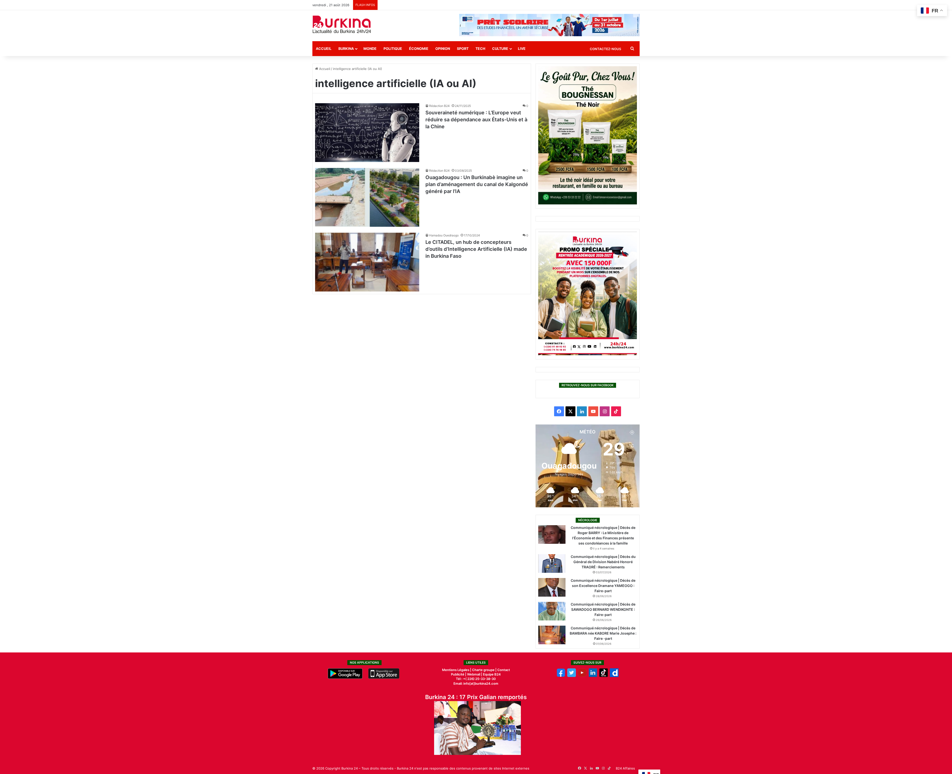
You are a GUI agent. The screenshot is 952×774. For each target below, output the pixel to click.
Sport (463, 48)
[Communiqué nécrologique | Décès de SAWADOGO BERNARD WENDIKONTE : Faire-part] (551, 611)
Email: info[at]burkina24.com (475, 683)
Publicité (457, 674)
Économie (418, 48)
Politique (393, 48)
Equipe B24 (491, 674)
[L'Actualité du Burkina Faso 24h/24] (341, 24)
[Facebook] (561, 676)
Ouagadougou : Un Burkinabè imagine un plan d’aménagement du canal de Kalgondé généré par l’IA (476, 184)
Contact (503, 670)
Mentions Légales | (457, 670)
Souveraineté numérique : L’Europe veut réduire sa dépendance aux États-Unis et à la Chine (476, 119)
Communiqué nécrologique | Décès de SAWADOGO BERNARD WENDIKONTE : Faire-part (603, 609)
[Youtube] (582, 676)
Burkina (346, 48)
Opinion (442, 48)
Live (522, 48)
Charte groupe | (484, 670)
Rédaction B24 (439, 106)
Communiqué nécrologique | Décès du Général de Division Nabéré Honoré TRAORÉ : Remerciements (603, 561)
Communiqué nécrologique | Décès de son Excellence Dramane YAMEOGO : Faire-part (603, 585)
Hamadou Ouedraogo (444, 235)
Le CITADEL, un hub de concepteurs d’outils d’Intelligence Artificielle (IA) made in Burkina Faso (476, 249)
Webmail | (474, 674)
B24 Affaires (625, 768)
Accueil (323, 48)
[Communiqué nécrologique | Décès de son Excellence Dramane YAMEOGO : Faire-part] (551, 587)
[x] (571, 676)
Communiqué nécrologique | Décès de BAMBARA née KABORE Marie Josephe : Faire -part (603, 633)
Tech (480, 48)
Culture (500, 48)
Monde (370, 48)
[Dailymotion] (614, 676)
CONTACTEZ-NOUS (605, 49)
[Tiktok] (603, 676)
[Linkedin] (593, 676)
